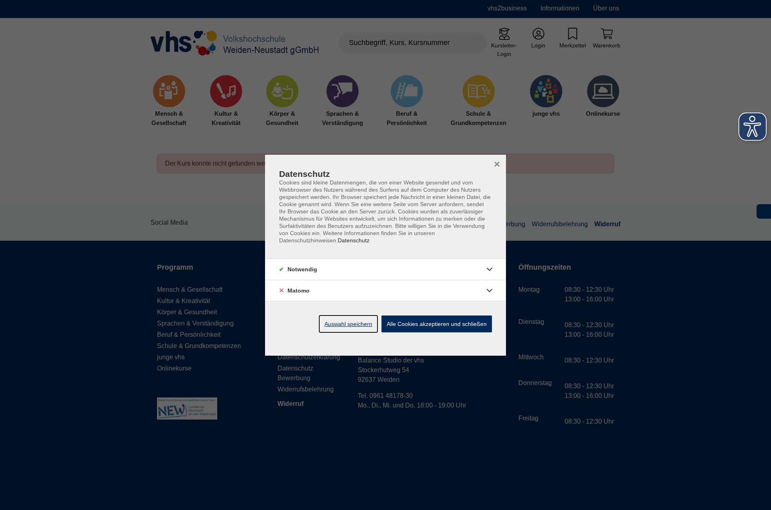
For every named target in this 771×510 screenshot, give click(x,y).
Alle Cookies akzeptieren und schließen (437, 324)
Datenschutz (353, 240)
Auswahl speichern (348, 324)
